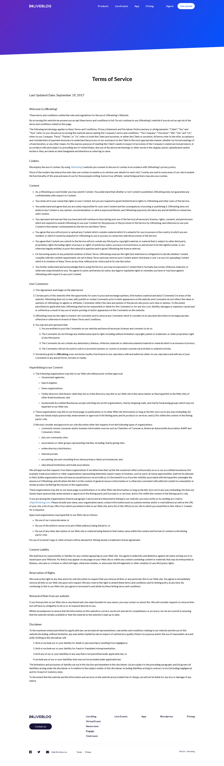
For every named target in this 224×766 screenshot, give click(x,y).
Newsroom (92, 726)
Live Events (121, 6)
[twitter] (38, 751)
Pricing (150, 6)
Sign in (169, 6)
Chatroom (92, 735)
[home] (40, 6)
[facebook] (30, 751)
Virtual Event (93, 721)
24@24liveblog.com (39, 502)
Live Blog (91, 716)
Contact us (40, 726)
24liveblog (76, 167)
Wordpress (166, 716)
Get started (186, 6)
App (137, 6)
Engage (90, 731)
